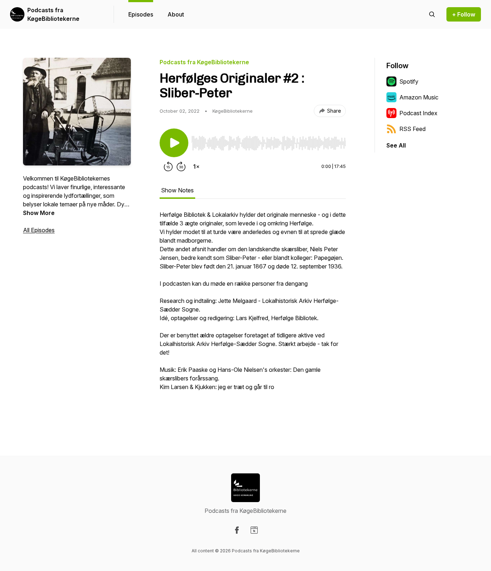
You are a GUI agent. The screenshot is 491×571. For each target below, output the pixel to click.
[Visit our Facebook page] (236, 530)
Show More (39, 212)
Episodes (140, 14)
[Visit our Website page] (254, 530)
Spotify (408, 81)
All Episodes (39, 230)
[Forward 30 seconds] (181, 167)
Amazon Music (419, 97)
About (176, 14)
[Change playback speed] (196, 167)
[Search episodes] (432, 14)
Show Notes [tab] (177, 190)
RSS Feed (412, 128)
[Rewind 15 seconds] (168, 167)
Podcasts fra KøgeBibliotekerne (53, 14)
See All (396, 145)
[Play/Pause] (174, 142)
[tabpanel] (253, 313)
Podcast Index (418, 113)
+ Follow (463, 14)
